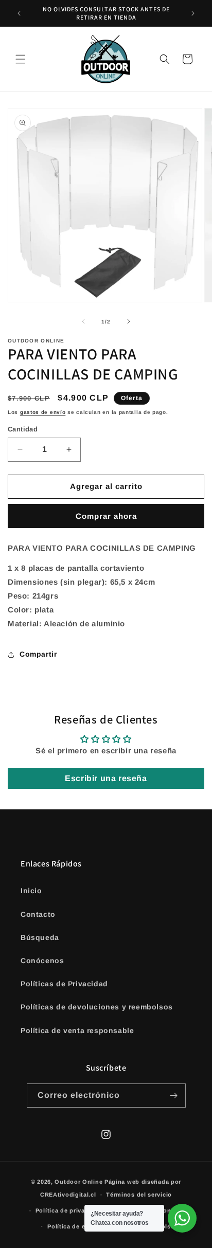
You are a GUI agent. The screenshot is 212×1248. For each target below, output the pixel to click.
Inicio (31, 891)
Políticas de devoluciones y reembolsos (97, 1007)
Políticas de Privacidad (64, 984)
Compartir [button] (38, 654)
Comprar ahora (106, 516)
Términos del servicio (139, 1194)
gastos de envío (43, 412)
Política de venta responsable (77, 1030)
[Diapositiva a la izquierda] (83, 321)
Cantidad (23, 429)
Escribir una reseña (106, 778)
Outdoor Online (78, 1182)
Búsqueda (40, 937)
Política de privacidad (68, 1210)
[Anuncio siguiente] (193, 13)
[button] (20, 59)
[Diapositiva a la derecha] (128, 321)
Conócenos (42, 960)
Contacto (38, 914)
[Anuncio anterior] (19, 13)
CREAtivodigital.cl (68, 1194)
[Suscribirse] (174, 1095)
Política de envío (72, 1226)
